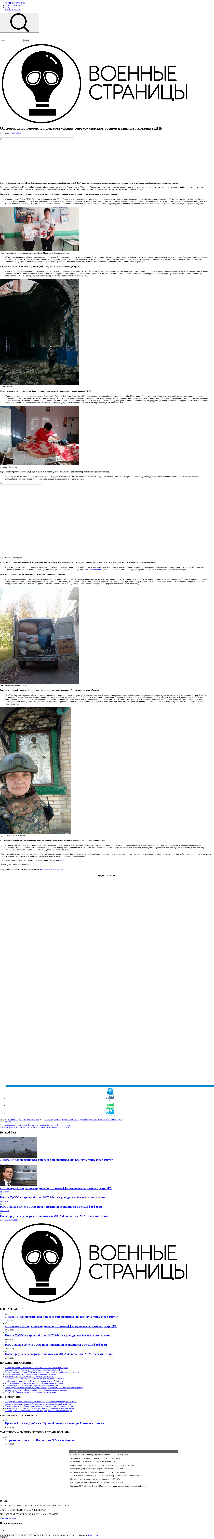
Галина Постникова (70, 1119)
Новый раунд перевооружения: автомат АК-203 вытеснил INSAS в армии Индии (54, 1216)
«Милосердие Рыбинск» (93, 569)
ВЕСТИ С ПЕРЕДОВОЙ (15, 3)
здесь (61, 860)
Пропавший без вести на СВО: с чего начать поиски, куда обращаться (34, 1379)
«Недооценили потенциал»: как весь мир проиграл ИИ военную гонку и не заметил (56, 1159)
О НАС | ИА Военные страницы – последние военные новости (32, 1392)
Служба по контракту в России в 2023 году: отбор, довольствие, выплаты (36, 1390)
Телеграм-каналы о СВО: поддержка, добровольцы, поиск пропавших (34, 1383)
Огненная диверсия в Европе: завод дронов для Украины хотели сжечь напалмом (39, 1406)
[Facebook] (6, 1530)
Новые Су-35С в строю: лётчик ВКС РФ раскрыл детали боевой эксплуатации (53, 1197)
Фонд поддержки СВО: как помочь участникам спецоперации (31, 1385)
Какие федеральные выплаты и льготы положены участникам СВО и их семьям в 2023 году (44, 1388)
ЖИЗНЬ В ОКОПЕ (13, 10)
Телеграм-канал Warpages (51, 869)
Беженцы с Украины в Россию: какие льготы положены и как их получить (36, 1368)
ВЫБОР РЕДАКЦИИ (17, 1119)
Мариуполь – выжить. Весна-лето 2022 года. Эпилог (40, 1440)
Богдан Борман (15, 133)
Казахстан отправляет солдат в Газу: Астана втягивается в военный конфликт (38, 1404)
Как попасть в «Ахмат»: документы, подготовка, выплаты (29, 1376)
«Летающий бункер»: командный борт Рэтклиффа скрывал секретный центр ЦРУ (56, 1188)
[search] (19, 23)
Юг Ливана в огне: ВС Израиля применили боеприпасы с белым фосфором (51, 1206)
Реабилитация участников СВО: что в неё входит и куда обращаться (34, 1381)
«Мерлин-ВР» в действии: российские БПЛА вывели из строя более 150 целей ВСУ (35, 1127)
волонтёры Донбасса (52, 1119)
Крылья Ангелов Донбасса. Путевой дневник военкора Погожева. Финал (54, 1423)
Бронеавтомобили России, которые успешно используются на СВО (33, 1370)
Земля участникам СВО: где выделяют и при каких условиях (31, 1374)
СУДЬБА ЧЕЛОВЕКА (14, 5)
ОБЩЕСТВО (10, 7)
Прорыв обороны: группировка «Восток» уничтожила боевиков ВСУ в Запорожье (35, 1125)
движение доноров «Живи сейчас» (94, 1119)
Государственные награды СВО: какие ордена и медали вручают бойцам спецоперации (42, 1372)
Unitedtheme (93, 1535)
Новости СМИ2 (6, 1122)
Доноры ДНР (116, 1119)
